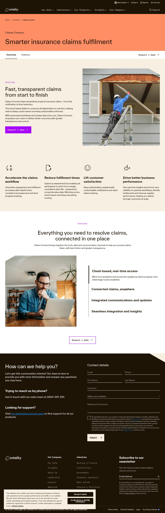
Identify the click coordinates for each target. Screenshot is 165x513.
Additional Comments (95, 401)
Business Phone (130, 369)
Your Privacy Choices (150, 509)
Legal (138, 509)
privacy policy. (18, 506)
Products (16, 20)
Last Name (128, 377)
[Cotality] (12, 9)
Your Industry (91, 393)
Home (7, 20)
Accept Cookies (80, 494)
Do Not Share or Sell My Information (80, 501)
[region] (50, 499)
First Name (91, 377)
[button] (123, 2)
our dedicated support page (27, 413)
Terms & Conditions (127, 509)
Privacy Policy (136, 419)
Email (89, 369)
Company (90, 385)
